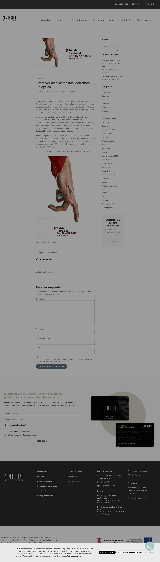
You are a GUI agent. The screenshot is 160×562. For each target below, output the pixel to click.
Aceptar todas (107, 552)
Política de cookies (74, 556)
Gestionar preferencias (130, 552)
